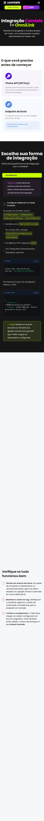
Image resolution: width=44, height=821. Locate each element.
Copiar (36, 261)
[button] (38, 2)
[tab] (22, 175)
